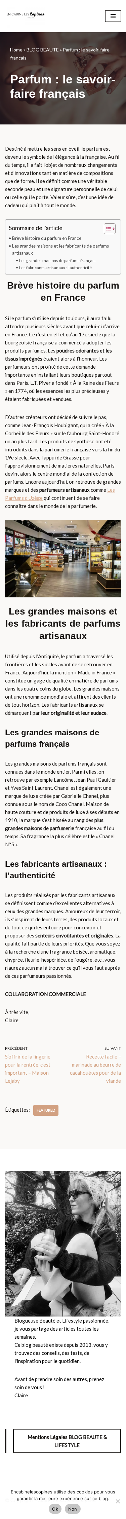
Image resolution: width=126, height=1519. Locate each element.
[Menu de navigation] (113, 16)
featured (46, 1110)
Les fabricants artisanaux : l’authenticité (55, 267)
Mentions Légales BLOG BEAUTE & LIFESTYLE (67, 1441)
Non (72, 1509)
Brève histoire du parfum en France (46, 238)
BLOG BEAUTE (43, 49)
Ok (55, 1509)
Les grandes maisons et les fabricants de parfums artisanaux (60, 249)
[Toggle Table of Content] (106, 228)
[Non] (117, 1501)
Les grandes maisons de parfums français (57, 260)
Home (16, 49)
